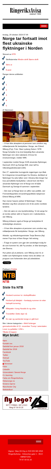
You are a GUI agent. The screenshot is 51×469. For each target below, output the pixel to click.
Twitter (5, 355)
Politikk (14, 269)
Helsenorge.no (9, 381)
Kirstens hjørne (9, 384)
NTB (14, 54)
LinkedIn (6, 369)
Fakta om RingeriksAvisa (13, 378)
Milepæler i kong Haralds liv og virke (21, 308)
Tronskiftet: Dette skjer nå (16, 314)
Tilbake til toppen (10, 332)
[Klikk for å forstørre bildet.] (25, 126)
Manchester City (9, 387)
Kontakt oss (7, 343)
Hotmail (6, 358)
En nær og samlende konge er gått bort (22, 319)
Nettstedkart (8, 389)
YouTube (6, 361)
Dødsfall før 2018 (10, 349)
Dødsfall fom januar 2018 (13, 346)
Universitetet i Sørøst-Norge (14, 372)
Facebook (7, 352)
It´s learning (7, 375)
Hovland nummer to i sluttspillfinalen (21, 295)
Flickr (5, 366)
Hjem (5, 341)
